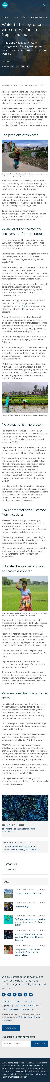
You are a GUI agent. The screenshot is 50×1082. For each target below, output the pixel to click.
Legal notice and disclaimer (26, 1005)
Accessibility (30, 1001)
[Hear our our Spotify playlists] (20, 994)
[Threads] (25, 994)
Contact (6, 61)
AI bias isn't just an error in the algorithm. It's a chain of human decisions (29, 937)
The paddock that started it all (28, 893)
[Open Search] (45, 5)
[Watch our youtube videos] (31, 994)
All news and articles (36, 17)
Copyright (6, 1005)
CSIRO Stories (19, 17)
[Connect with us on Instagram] (9, 994)
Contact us (10, 1028)
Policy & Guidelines (10, 1009)
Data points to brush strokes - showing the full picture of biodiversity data (28, 952)
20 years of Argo (22, 906)
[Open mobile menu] (37, 5)
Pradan (25, 306)
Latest (7, 882)
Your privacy (27, 1009)
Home (4, 17)
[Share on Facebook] (12, 66)
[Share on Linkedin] (23, 66)
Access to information (11, 1001)
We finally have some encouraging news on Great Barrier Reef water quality (30, 922)
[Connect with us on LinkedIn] (15, 994)
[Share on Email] (28, 66)
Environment (9, 869)
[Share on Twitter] (17, 66)
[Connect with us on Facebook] (4, 994)
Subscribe (40, 1043)
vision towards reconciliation (14, 1076)
